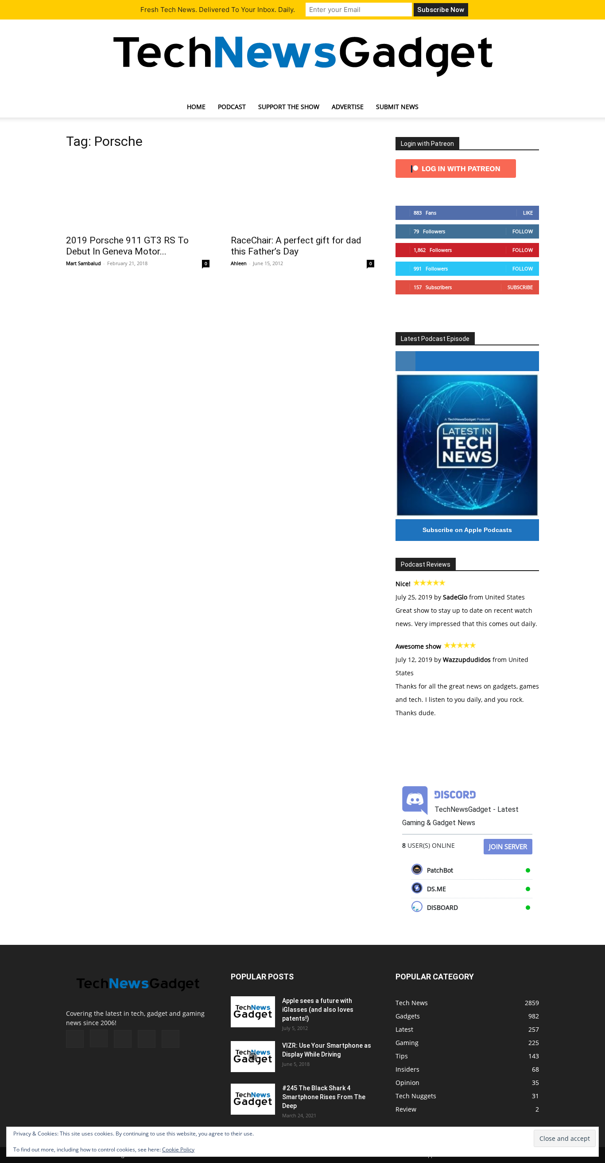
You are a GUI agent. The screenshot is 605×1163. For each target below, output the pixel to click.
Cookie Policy (178, 1149)
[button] (528, 107)
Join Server (508, 846)
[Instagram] (99, 1038)
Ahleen (239, 263)
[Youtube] (170, 1039)
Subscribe (520, 287)
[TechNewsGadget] (302, 54)
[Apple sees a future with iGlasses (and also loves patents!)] (253, 1011)
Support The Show (288, 106)
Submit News (397, 106)
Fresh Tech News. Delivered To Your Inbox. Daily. (217, 9)
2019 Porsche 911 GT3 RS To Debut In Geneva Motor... (127, 246)
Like (528, 212)
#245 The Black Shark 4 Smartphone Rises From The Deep (323, 1097)
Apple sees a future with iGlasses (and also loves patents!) (317, 1009)
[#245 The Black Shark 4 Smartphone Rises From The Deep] (253, 1099)
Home (196, 106)
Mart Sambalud (83, 263)
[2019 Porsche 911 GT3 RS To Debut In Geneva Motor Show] (137, 193)
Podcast (232, 106)
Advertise (348, 106)
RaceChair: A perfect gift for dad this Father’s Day (296, 246)
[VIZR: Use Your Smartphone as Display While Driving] (253, 1056)
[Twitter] (146, 1039)
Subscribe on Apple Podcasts (467, 529)
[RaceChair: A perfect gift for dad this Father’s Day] (302, 193)
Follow (522, 231)
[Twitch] (123, 1039)
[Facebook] (75, 1039)
